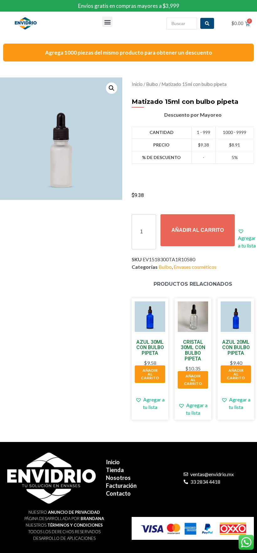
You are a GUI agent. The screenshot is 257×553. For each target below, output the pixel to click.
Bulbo (152, 84)
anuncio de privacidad (74, 512)
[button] (107, 22)
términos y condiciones (75, 525)
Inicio (137, 84)
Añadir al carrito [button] (150, 374)
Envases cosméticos (195, 267)
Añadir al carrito (197, 230)
